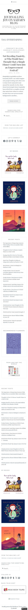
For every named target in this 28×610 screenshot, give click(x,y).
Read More (15, 101)
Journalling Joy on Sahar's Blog (14, 20)
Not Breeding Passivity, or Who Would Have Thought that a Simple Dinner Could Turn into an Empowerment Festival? (14, 63)
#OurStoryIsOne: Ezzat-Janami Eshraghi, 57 (14, 312)
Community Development (13, 50)
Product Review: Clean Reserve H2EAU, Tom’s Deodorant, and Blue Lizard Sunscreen (12, 279)
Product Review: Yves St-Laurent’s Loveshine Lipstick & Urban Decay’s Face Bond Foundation (13, 272)
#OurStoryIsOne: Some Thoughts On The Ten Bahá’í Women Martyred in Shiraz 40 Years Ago (13, 307)
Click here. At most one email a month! (13, 128)
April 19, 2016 (14, 73)
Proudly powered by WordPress (10, 606)
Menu (15, 2)
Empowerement (13, 52)
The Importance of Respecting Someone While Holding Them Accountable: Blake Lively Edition (13, 245)
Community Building (14, 48)
